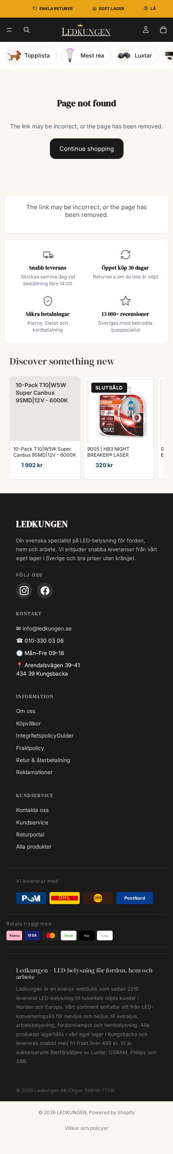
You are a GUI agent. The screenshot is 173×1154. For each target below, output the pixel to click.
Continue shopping (87, 148)
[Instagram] (24, 591)
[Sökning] (26, 30)
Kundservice (32, 822)
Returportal (30, 834)
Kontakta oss (32, 810)
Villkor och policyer (87, 1128)
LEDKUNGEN (71, 1112)
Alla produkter (33, 846)
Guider (65, 735)
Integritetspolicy (36, 735)
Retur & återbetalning (43, 760)
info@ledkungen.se (47, 628)
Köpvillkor (28, 723)
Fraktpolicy (30, 748)
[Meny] (9, 30)
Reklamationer (34, 772)
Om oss (25, 711)
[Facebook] (45, 591)
